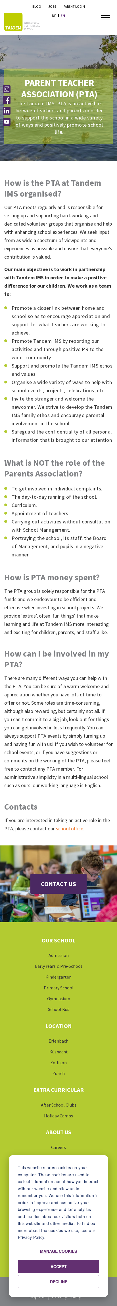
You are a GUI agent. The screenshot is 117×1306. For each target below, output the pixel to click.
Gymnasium (58, 998)
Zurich (59, 1073)
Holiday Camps (58, 1116)
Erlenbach (58, 1041)
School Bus (58, 1009)
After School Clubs (58, 1105)
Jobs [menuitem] (52, 6)
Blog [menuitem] (36, 6)
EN (62, 15)
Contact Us (58, 884)
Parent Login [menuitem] (74, 6)
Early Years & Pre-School (58, 966)
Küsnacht (58, 1052)
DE (54, 15)
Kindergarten (58, 977)
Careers (58, 1147)
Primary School (59, 988)
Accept (59, 1266)
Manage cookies (58, 1251)
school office (69, 828)
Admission (59, 955)
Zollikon (58, 1062)
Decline (58, 1281)
